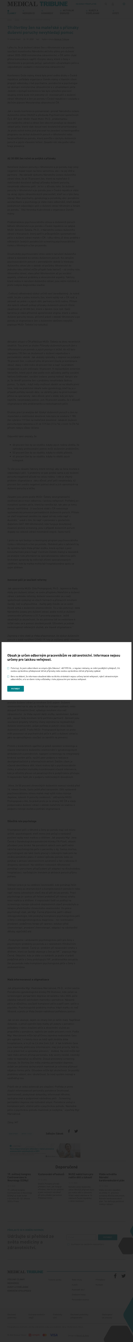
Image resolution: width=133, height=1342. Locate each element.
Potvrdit (15, 688)
